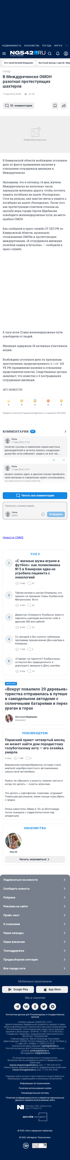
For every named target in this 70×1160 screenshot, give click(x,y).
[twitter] (43, 1006)
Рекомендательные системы (35, 1093)
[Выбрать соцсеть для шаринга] (63, 105)
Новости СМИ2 (13, 537)
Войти (15, 515)
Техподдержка (13, 950)
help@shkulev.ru (42, 1053)
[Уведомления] (58, 53)
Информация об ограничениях (35, 1083)
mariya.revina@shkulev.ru (24, 1070)
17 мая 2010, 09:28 (12, 94)
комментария (21, 105)
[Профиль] (66, 53)
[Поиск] (50, 53)
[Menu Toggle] (4, 53)
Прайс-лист (11, 915)
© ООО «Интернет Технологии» (35, 1137)
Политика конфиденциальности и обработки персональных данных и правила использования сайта (35, 1099)
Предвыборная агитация (20, 959)
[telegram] (17, 1006)
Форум (58, 45)
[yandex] (52, 1006)
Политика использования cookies (35, 1088)
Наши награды (13, 933)
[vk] (26, 1006)
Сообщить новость (16, 888)
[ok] (35, 1006)
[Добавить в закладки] (55, 105)
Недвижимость (11, 45)
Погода (46, 45)
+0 (53, 460)
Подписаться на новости (20, 879)
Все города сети (14, 968)
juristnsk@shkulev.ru (39, 1051)
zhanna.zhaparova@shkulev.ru (24, 1065)
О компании (11, 924)
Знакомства (31, 45)
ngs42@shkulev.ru (50, 1046)
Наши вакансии (14, 941)
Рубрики (9, 897)
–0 (63, 460)
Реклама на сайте (15, 906)
